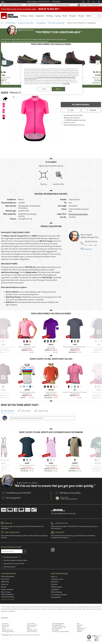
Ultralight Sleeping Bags (59, 627)
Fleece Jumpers (31, 631)
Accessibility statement (59, 595)
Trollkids (79, 631)
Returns (3, 587)
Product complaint (7, 589)
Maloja (79, 627)
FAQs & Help (5, 582)
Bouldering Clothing (7, 631)
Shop (2, 2)
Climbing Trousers (7, 630)
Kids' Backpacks (57, 628)
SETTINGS (44, 89)
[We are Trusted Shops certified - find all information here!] (57, 498)
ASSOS (4, 92)
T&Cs (3, 592)
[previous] (4, 62)
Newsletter (54, 582)
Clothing (23, 16)
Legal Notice (55, 589)
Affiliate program (56, 587)
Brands (81, 16)
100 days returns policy (62, 5)
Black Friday (5, 625)
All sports (72, 16)
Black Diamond (81, 628)
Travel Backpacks (57, 625)
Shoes (31, 16)
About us (54, 577)
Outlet (88, 16)
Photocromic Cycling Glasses (60, 631)
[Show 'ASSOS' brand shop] (6, 99)
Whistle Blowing (56, 592)
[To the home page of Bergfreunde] (10, 16)
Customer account (57, 579)
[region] (51, 79)
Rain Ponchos (31, 627)
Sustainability (56, 597)
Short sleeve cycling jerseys (56, 23)
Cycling (57, 16)
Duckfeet (79, 625)
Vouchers (54, 584)
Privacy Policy (66, 83)
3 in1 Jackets (31, 623)
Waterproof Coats (32, 625)
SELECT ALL (58, 89)
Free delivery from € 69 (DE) (13, 5)
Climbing (49, 16)
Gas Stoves (5, 627)
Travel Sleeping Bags (58, 623)
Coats (28, 628)
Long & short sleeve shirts (26, 23)
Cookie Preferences (7, 594)
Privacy (8, 592)
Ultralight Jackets (32, 630)
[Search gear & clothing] (96, 16)
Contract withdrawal (8, 599)
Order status (5, 579)
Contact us (4, 584)
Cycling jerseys (40, 23)
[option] (35, 118)
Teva (78, 623)
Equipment (40, 16)
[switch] (97, 640)
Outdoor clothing (10, 23)
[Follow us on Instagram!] (54, 550)
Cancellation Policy (7, 597)
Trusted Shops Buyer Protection (74, 125)
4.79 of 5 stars (89, 5)
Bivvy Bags (55, 630)
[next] (98, 62)
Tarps (3, 628)
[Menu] (100, 635)
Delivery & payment (7, 577)
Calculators (5, 623)
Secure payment (35, 5)
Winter (64, 16)
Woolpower (80, 630)
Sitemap (5, 635)
